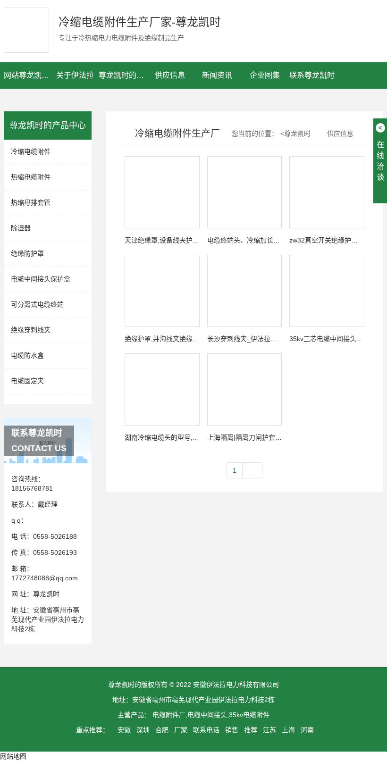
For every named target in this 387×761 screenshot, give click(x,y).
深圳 (143, 730)
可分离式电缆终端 (37, 304)
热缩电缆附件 (30, 177)
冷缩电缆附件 (30, 151)
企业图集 (265, 75)
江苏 (269, 730)
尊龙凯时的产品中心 (122, 75)
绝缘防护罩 (27, 253)
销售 (231, 730)
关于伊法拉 (75, 75)
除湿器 (21, 228)
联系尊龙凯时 (312, 75)
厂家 (180, 730)
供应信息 (170, 75)
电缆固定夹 (27, 381)
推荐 (250, 730)
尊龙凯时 (46, 594)
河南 (307, 730)
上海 (288, 730)
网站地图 (13, 756)
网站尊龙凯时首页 (27, 75)
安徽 (124, 730)
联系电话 (206, 730)
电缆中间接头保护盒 (40, 279)
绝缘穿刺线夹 (30, 330)
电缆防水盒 (27, 355)
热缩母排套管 (30, 202)
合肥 (161, 730)
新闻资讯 (217, 75)
